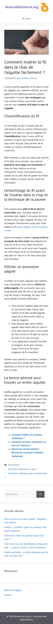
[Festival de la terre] (26, 7)
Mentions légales (13, 590)
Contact (8, 594)
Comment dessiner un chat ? (22, 469)
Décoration (13, 464)
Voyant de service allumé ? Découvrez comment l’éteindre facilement (27, 452)
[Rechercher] (40, 494)
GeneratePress (26, 619)
